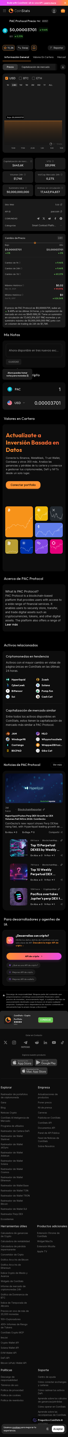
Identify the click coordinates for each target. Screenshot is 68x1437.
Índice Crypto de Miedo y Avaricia (14, 1274)
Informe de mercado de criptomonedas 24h (13, 1288)
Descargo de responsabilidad (9, 1378)
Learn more (50, 2)
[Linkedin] (45, 1044)
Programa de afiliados (12, 1126)
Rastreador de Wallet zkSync (12, 1146)
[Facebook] (55, 218)
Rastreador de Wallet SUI (14, 1209)
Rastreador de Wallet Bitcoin (12, 1202)
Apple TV (42, 1251)
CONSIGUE (45, 1020)
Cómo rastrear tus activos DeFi (51, 1392)
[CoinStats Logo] (19, 11)
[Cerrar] (63, 3)
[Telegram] (38, 218)
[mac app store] (34, 1070)
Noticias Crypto (9, 1112)
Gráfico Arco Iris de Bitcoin (14, 1259)
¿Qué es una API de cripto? (25, 965)
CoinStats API (45, 1122)
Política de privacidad (12, 1390)
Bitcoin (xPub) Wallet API (13, 1363)
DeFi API (5, 1358)
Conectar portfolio (23, 485)
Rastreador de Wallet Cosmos (12, 1171)
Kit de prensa (45, 1107)
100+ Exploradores (11, 1319)
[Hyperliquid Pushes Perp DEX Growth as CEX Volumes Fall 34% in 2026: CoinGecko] (34, 788)
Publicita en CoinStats (49, 1117)
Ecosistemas (7, 1219)
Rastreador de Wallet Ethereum (12, 1179)
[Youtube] (54, 1044)
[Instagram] (14, 1044)
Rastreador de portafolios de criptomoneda (14, 1096)
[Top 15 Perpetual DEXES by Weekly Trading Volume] (18, 848)
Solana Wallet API (10, 1347)
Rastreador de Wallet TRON (15, 1195)
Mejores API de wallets (23, 979)
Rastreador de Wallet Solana (12, 1162)
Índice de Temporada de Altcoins (14, 1304)
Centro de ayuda (47, 1377)
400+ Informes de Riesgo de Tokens (14, 1326)
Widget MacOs (45, 1241)
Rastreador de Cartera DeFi (15, 1131)
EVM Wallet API (8, 1352)
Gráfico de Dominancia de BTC (14, 1296)
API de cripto (32, 956)
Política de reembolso (12, 1400)
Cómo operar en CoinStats (52, 1406)
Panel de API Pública (48, 1133)
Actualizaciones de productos (48, 1096)
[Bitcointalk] (61, 218)
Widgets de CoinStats (12, 1281)
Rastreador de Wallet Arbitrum (12, 1154)
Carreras (42, 1112)
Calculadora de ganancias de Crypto (14, 1235)
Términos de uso (9, 1385)
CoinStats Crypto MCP (12, 1332)
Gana (3, 1102)
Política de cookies (11, 1395)
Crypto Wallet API (10, 1342)
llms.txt (4, 1337)
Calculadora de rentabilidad (15, 1241)
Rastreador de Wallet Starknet (12, 1138)
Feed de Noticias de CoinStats (48, 1139)
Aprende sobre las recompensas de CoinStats (52, 1413)
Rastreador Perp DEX (12, 1214)
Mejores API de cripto (22, 972)
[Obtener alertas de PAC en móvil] (34, 48)
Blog (3, 1107)
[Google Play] (46, 1062)
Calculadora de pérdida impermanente (13, 1248)
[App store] (22, 1062)
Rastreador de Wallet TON (14, 1190)
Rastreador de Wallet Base (15, 1185)
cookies (16, 1427)
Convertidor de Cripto (12, 1254)
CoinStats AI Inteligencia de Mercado (15, 1119)
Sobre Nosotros (46, 1146)
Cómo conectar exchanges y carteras (52, 1383)
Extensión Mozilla (46, 1246)
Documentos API (46, 1127)
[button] (61, 211)
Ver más (57, 764)
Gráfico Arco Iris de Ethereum (11, 1266)
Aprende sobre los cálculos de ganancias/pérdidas (52, 1400)
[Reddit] (49, 218)
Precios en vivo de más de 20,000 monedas (15, 1312)
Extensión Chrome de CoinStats (48, 1235)
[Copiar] (61, 211)
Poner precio (45, 1102)
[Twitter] (44, 218)
